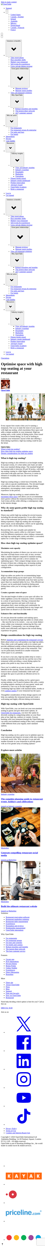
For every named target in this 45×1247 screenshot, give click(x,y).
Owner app (10, 959)
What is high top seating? (10, 449)
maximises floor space (9, 497)
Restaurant (10, 998)
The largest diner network (25, 111)
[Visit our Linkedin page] (24, 1069)
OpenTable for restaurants (11, 713)
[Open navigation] (2, 34)
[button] (22, 1244)
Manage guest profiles (23, 91)
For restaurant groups (14, 940)
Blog (7, 989)
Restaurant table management (17, 921)
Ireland (13, 19)
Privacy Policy (11, 1129)
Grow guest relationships (20, 69)
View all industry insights (25, 168)
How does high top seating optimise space (17, 451)
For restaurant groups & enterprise (23, 130)
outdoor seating (11, 691)
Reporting (9, 974)
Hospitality (19, 172)
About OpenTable (12, 985)
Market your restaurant (19, 62)
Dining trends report (18, 178)
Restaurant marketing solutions (17, 919)
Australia (14, 21)
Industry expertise (22, 170)
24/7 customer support (23, 113)
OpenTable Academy (19, 187)
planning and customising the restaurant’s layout (25, 640)
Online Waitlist (11, 968)
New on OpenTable (13, 995)
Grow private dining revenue (21, 66)
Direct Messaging (12, 972)
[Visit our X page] (24, 1032)
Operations (19, 176)
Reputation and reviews (15, 926)
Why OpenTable (17, 95)
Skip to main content (9, 2)
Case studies (10, 141)
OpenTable (5, 390)
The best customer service (15, 951)
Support (9, 8)
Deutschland (15, 25)
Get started (10, 195)
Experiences (10, 924)
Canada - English (17, 17)
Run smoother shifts (18, 60)
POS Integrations (12, 961)
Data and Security (12, 993)
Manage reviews (21, 88)
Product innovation (18, 183)
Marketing (19, 174)
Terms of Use (11, 1131)
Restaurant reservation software (18, 917)
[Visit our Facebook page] (24, 1051)
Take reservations (17, 58)
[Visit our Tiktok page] (24, 1124)
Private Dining (11, 964)
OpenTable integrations (14, 930)
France (13, 30)
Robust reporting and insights (26, 109)
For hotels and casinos (14, 945)
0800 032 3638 (6, 1008)
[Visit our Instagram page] (24, 1088)
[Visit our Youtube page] (24, 1106)
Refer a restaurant (17, 189)
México (13, 23)
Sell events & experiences (20, 64)
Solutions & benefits (14, 41)
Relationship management (15, 928)
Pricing (8, 139)
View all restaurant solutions (21, 93)
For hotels (14, 134)
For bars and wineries (14, 943)
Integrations (10, 136)
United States (16, 15)
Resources (10, 143)
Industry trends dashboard (20, 181)
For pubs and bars (17, 132)
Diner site (9, 983)
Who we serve (12, 115)
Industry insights (17, 153)
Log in (8, 193)
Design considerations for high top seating (17, 453)
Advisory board (16, 185)
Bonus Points (11, 966)
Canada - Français (17, 28)
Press (8, 987)
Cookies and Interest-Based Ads (18, 1133)
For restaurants (16, 128)
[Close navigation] (2, 36)
